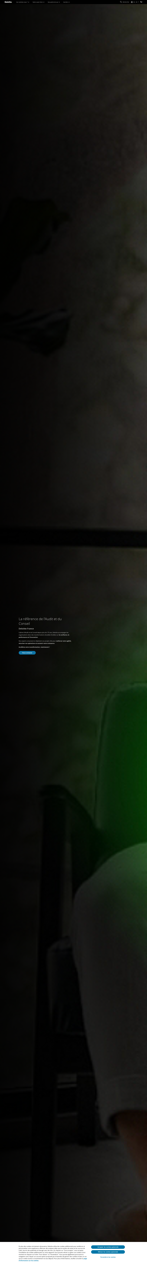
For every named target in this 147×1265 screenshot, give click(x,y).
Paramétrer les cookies (108, 1257)
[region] (73, 1253)
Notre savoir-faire (38, 2)
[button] (125, 2)
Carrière (65, 2)
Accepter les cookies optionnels (108, 1247)
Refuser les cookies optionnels (108, 1252)
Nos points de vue (53, 2)
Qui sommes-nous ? (22, 2)
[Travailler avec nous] (141, 2)
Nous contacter (27, 653)
